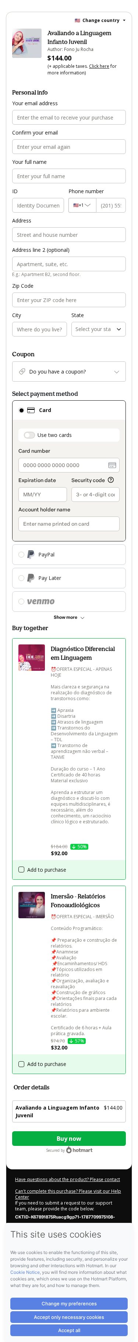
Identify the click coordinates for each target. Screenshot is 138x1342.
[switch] (29, 435)
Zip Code (22, 285)
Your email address (35, 103)
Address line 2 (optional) (41, 249)
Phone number (86, 191)
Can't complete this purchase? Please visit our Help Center (68, 1194)
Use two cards (55, 434)
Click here (99, 66)
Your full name (29, 161)
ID (15, 191)
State (77, 315)
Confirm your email (35, 132)
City (16, 315)
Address (21, 220)
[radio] (21, 410)
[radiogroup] (69, 506)
